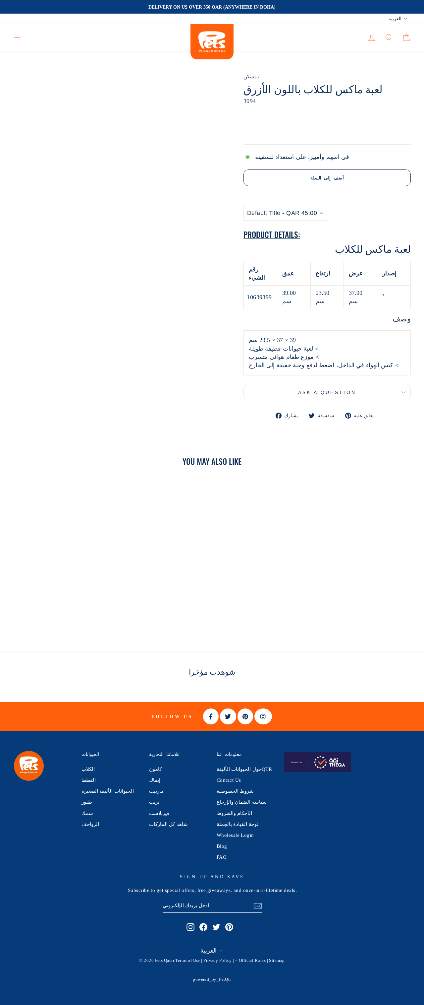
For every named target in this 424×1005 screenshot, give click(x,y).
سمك (87, 813)
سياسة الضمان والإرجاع (242, 802)
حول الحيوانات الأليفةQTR (244, 769)
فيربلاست (159, 813)
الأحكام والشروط (234, 813)
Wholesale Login (235, 835)
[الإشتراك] (257, 906)
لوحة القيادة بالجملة (238, 824)
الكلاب (88, 769)
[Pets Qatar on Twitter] (216, 927)
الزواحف (90, 824)
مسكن (250, 76)
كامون (155, 769)
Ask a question (327, 392)
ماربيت (156, 791)
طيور (86, 802)
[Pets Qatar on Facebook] (203, 927)
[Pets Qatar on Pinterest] (229, 927)
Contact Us (229, 780)
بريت (154, 802)
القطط (88, 780)
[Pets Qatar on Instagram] (190, 927)
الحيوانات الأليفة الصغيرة (107, 791)
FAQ (222, 857)
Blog (222, 846)
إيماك (154, 780)
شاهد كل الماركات (168, 824)
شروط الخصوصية (235, 791)
